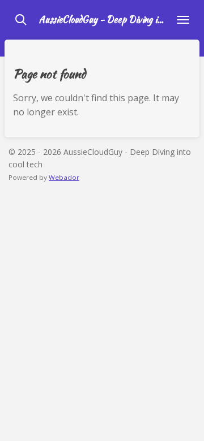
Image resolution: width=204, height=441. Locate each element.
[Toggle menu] (183, 19)
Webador (64, 177)
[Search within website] (20, 19)
